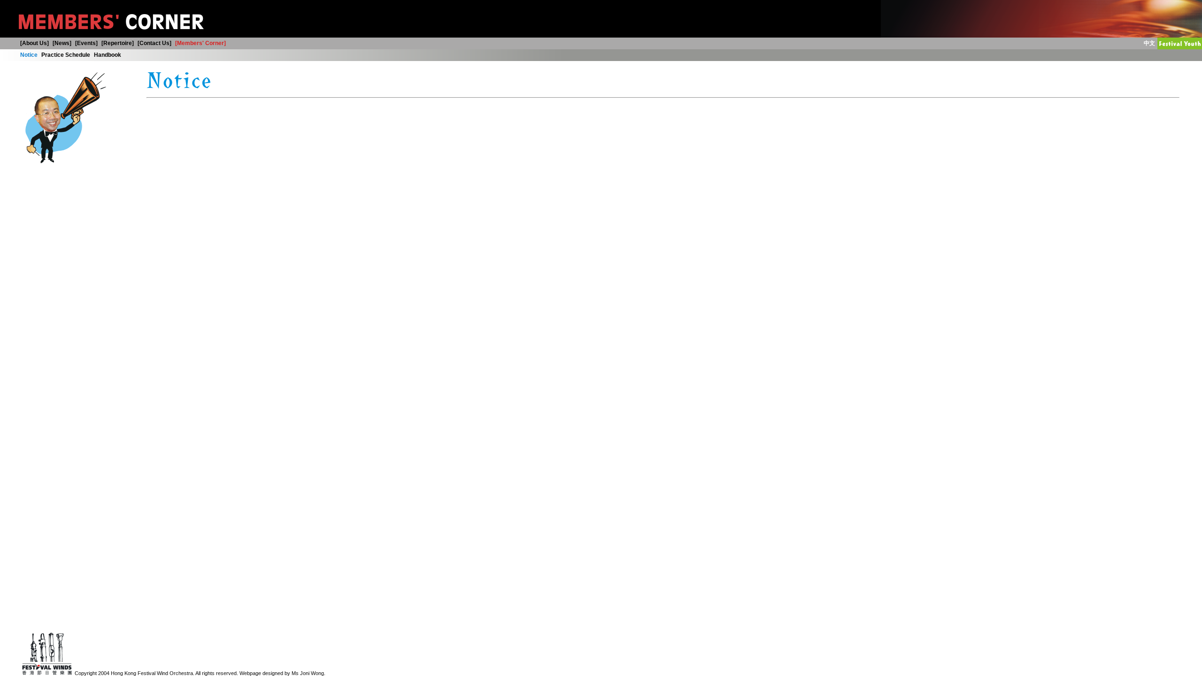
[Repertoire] (117, 43)
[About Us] (34, 43)
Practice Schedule (65, 55)
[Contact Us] (154, 43)
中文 (1149, 43)
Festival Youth (1159, 43)
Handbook (107, 55)
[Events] (86, 43)
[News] (62, 43)
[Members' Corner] (200, 43)
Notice (29, 55)
